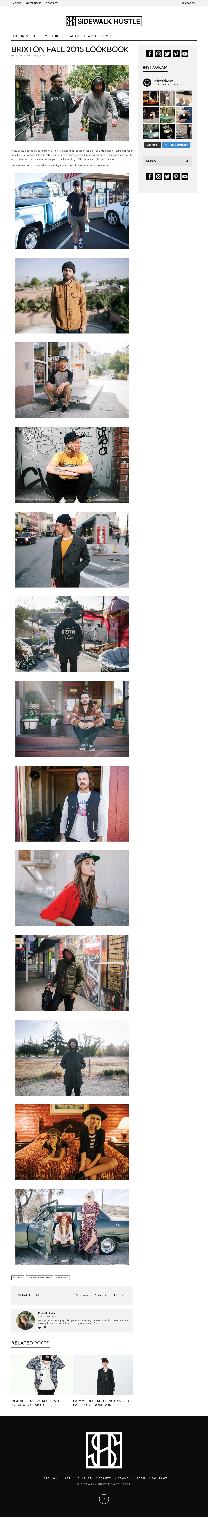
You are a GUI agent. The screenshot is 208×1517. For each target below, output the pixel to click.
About (17, 3)
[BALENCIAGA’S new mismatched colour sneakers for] (167, 131)
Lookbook (62, 1278)
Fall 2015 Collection (39, 1278)
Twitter (119, 1295)
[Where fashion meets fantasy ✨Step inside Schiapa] (167, 98)
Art (36, 36)
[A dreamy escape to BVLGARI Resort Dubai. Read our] (184, 98)
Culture (53, 36)
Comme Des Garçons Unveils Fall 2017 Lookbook (66, 1403)
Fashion (20, 36)
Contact (52, 3)
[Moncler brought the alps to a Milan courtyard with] (167, 115)
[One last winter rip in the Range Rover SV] (151, 131)
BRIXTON (17, 1278)
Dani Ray (17, 56)
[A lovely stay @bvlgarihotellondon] (151, 98)
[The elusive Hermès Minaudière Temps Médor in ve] (184, 115)
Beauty (72, 36)
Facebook (81, 1295)
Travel (90, 36)
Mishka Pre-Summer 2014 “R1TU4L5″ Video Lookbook (125, 1403)
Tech (106, 36)
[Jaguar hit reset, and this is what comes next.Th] (184, 131)
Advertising (34, 3)
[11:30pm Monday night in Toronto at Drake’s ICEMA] (151, 115)
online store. (102, 165)
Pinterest (101, 1295)
